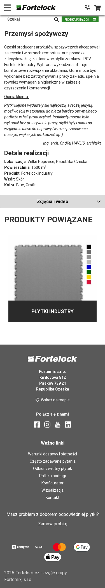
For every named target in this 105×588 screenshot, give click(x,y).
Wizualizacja (52, 490)
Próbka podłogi (52, 476)
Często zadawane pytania (53, 461)
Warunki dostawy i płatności (52, 454)
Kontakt (52, 497)
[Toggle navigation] (7, 7)
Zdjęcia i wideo (52, 201)
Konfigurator (52, 483)
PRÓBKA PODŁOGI (76, 19)
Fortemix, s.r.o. (18, 579)
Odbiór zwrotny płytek (52, 468)
